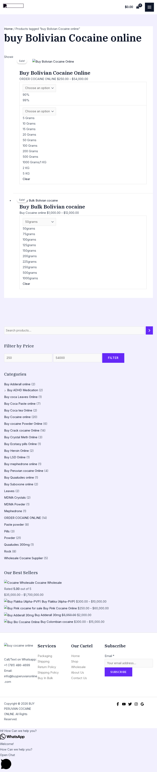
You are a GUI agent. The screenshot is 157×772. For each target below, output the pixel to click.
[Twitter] (130, 704)
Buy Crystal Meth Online (20, 437)
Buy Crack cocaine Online (21, 430)
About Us (77, 672)
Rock (7, 551)
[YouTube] (124, 704)
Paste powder (14, 524)
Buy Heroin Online (16, 451)
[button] (78, 731)
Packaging (45, 656)
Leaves (9, 491)
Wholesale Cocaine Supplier (23, 558)
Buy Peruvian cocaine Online (23, 471)
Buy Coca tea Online (18, 410)
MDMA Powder (14, 504)
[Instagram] (136, 704)
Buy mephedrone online (20, 464)
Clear (26, 179)
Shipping (43, 661)
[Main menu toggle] (149, 7)
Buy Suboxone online (18, 484)
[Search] (149, 330)
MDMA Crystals (15, 497)
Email (109, 656)
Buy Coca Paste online (20, 404)
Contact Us (79, 678)
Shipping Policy (48, 672)
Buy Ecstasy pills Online (20, 444)
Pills (7, 531)
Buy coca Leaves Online (21, 397)
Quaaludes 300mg (17, 545)
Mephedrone (13, 511)
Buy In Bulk (45, 678)
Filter (113, 358)
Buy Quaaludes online (19, 477)
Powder (9, 538)
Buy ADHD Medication (22, 390)
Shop (74, 661)
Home (8, 29)
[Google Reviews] (142, 704)
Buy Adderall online (17, 384)
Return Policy (47, 667)
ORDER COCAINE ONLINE (22, 518)
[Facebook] (118, 704)
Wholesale (78, 667)
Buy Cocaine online (17, 417)
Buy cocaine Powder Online (23, 424)
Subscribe (118, 672)
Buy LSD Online (15, 457)
